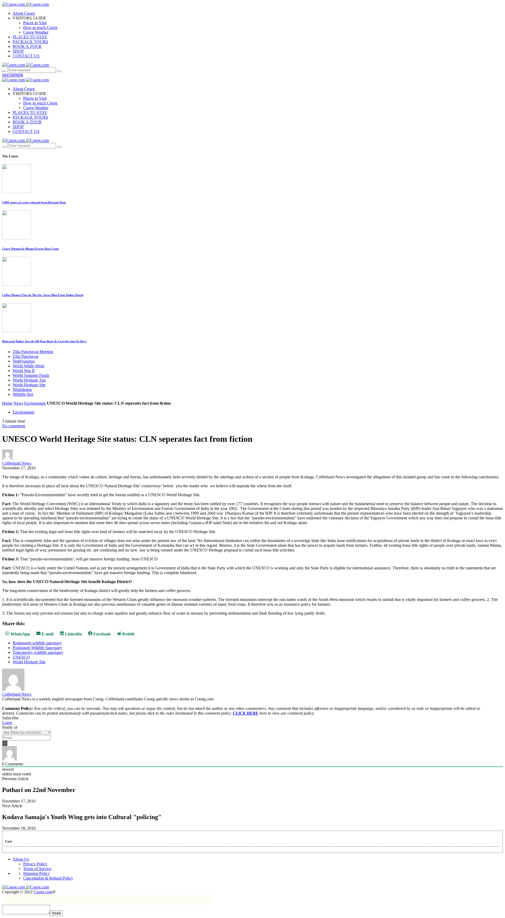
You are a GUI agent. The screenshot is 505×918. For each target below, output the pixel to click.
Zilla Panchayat (25, 356)
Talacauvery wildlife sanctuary (38, 652)
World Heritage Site (29, 385)
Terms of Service (37, 868)
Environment (35, 403)
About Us (21, 859)
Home (7, 403)
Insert (56, 913)
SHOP (18, 51)
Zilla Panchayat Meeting (33, 351)
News (18, 403)
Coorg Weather (35, 32)
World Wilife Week (28, 366)
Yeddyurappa (24, 361)
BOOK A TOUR (27, 46)
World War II (23, 370)
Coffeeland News (16, 463)
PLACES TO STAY (30, 37)
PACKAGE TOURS (30, 41)
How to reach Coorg (40, 27)
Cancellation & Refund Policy (48, 878)
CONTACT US (26, 56)
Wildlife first (23, 394)
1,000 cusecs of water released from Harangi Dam (34, 202)
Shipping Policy (36, 873)
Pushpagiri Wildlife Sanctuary (37, 647)
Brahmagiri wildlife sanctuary (37, 643)
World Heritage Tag (29, 380)
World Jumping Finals (31, 375)
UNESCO (21, 657)
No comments (13, 426)
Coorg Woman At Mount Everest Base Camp (30, 248)
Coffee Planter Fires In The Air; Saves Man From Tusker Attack (42, 295)
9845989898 (12, 75)
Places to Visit (35, 23)
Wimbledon (22, 389)
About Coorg (24, 13)
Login (7, 722)
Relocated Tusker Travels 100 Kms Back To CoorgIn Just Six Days (44, 341)
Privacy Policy (35, 864)
